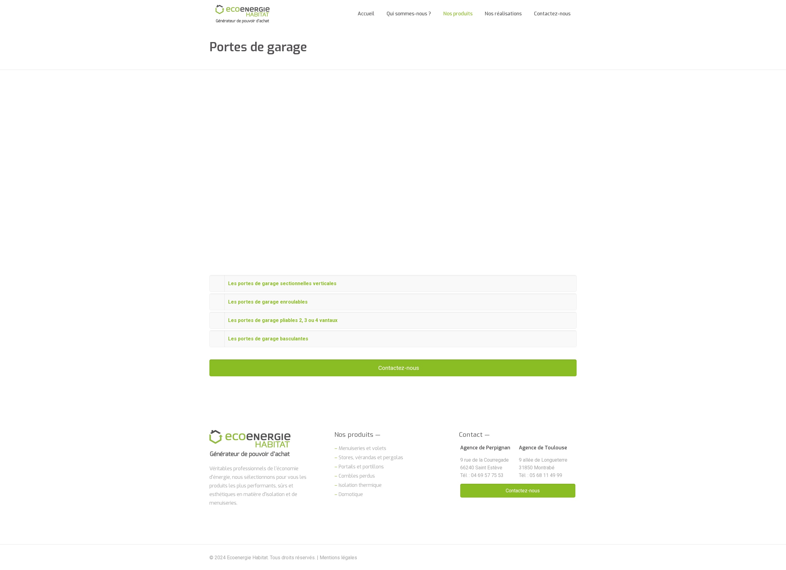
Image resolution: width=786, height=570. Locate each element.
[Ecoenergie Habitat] (243, 14)
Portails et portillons (361, 466)
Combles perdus (357, 476)
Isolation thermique (360, 485)
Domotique (351, 494)
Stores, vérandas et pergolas (371, 457)
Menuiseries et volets (362, 448)
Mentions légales (338, 557)
